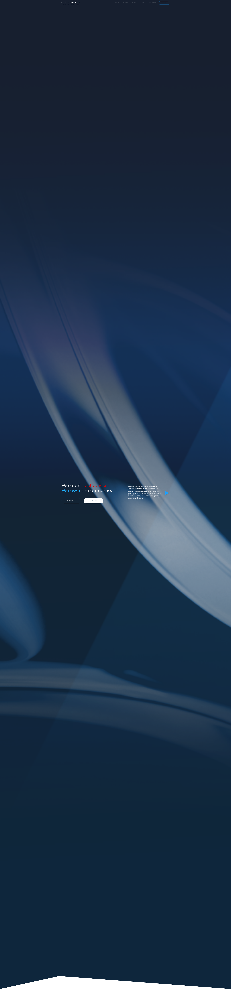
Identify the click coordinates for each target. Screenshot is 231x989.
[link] (166, 493)
